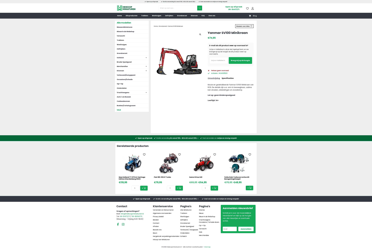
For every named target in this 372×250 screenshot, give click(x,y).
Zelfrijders (169, 16)
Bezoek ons (157, 230)
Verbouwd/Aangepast (126, 75)
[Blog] (255, 15)
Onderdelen (122, 88)
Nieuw (201, 213)
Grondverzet (182, 16)
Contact (156, 223)
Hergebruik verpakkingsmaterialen (166, 236)
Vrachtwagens (204, 220)
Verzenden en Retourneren (163, 210)
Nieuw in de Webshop (125, 31)
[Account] (252, 8)
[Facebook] (117, 224)
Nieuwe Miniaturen (124, 27)
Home (119, 16)
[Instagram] (123, 224)
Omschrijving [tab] (214, 78)
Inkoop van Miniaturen (161, 239)
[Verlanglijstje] (247, 8)
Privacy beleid (158, 216)
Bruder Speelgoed (124, 62)
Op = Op (120, 84)
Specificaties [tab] (228, 78)
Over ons (211, 16)
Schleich (183, 236)
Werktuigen (156, 16)
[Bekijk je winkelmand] (250, 16)
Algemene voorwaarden (162, 213)
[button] (200, 34)
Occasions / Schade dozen (209, 222)
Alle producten (131, 16)
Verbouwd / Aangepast (189, 230)
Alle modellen (124, 22)
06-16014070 (137, 216)
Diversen (194, 16)
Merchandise (204, 235)
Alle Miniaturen (186, 210)
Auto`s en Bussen (124, 97)
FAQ (203, 16)
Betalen (156, 220)
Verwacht (121, 36)
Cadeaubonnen (123, 101)
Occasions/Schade (125, 79)
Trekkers (144, 16)
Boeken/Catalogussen (126, 105)
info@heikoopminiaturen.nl (132, 214)
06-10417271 (233, 9)
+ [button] (142, 188)
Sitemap (207, 247)
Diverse (202, 210)
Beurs (155, 233)
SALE (119, 110)
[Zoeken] (199, 8)
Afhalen (156, 226)
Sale (200, 232)
